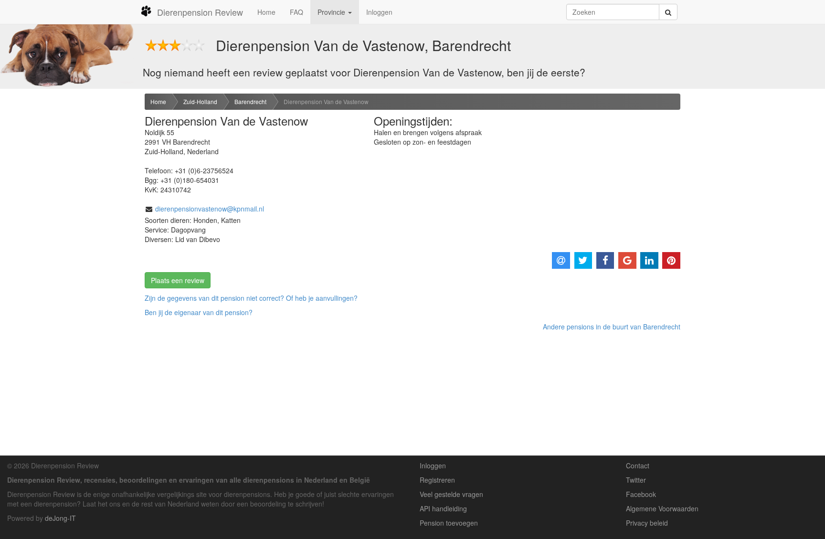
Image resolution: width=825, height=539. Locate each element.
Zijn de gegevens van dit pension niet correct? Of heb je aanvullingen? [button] (251, 298)
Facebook (641, 494)
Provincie (332, 12)
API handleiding (443, 508)
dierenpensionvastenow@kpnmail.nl (209, 208)
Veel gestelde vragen (451, 494)
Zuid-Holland (200, 101)
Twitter (636, 480)
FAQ (296, 12)
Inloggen (379, 12)
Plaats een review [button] (177, 280)
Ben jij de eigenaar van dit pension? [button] (199, 312)
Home (266, 12)
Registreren (437, 480)
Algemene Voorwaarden (662, 508)
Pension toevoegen (449, 523)
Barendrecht (250, 101)
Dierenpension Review (200, 12)
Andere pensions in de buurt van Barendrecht (611, 326)
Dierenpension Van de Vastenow (326, 101)
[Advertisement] (68, 244)
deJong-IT (60, 518)
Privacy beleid (647, 523)
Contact (637, 465)
